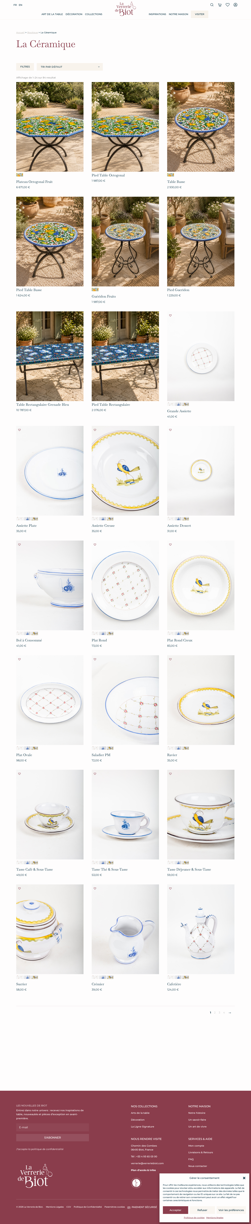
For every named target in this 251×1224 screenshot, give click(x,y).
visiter (199, 14)
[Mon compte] (235, 5)
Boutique (32, 32)
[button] (244, 1178)
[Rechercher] (212, 5)
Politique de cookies (194, 1217)
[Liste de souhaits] (228, 5)
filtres (25, 66)
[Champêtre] (170, 404)
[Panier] (220, 5)
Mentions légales (214, 1217)
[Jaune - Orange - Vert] (19, 175)
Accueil (20, 32)
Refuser (202, 1210)
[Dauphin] (178, 404)
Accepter (175, 1210)
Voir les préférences (231, 1210)
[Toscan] (185, 404)
